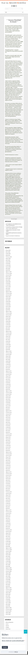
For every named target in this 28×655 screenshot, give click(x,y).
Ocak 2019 (8, 382)
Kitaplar (7, 627)
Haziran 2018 (8, 394)
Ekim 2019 (8, 367)
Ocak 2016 (8, 425)
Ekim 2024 (8, 268)
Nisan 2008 (8, 574)
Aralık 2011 (8, 503)
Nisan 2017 (8, 417)
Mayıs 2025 (8, 258)
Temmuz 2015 (9, 434)
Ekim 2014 (8, 448)
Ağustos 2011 (8, 510)
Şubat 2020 (8, 361)
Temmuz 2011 (9, 511)
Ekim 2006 (8, 604)
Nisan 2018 (8, 397)
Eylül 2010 (8, 528)
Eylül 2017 (8, 409)
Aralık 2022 (8, 304)
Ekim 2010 (8, 526)
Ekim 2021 (8, 328)
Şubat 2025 (8, 261)
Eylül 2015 (8, 432)
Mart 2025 (8, 260)
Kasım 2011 (8, 505)
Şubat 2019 (8, 381)
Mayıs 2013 (8, 477)
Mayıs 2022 (8, 316)
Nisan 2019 (8, 377)
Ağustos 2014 (8, 452)
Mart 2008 (8, 576)
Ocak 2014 (8, 463)
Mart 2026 (8, 252)
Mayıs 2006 (8, 612)
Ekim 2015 (8, 430)
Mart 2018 (8, 399)
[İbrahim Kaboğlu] (14, 3)
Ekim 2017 (8, 407)
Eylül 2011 (8, 508)
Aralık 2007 (8, 581)
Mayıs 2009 (8, 553)
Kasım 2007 (8, 582)
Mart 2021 (8, 339)
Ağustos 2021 (8, 331)
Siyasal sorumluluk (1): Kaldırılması (13, 235)
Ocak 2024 (8, 283)
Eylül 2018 (8, 389)
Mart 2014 (8, 460)
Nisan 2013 (8, 478)
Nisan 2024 (8, 278)
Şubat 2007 (8, 597)
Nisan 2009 (8, 554)
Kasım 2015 (8, 429)
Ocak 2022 (8, 323)
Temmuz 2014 (9, 453)
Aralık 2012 (8, 485)
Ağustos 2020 (8, 351)
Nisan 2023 (8, 298)
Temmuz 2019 (9, 372)
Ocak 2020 (8, 362)
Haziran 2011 (8, 513)
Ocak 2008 (8, 579)
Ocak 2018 (8, 402)
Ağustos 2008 (8, 568)
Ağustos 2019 (8, 371)
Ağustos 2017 (8, 410)
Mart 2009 (8, 556)
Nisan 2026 (8, 250)
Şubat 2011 (8, 520)
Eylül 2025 (8, 255)
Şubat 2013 (8, 482)
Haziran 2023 (8, 295)
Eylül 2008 (8, 566)
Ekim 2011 (8, 506)
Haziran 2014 (8, 455)
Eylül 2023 (8, 290)
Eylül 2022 (8, 309)
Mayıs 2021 (8, 336)
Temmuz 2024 (9, 273)
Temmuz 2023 (9, 293)
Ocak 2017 (8, 420)
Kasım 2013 (8, 467)
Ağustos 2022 (8, 311)
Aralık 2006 (8, 601)
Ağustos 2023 (8, 291)
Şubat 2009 (8, 558)
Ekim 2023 (8, 288)
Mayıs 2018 (8, 395)
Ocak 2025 (8, 263)
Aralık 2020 (8, 344)
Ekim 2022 (8, 308)
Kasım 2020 (8, 346)
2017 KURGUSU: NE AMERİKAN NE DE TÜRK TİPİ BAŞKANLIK (13, 224)
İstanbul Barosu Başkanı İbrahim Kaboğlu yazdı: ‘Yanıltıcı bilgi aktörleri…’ (14, 227)
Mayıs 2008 (8, 573)
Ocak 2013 (8, 483)
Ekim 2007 (8, 584)
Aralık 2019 (8, 364)
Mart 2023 (8, 300)
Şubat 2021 (8, 341)
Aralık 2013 (8, 465)
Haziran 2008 (8, 571)
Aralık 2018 (8, 384)
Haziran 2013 (8, 475)
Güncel (7, 625)
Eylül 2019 (8, 369)
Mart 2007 (8, 596)
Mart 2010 (8, 536)
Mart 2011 (8, 518)
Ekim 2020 (8, 348)
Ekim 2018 (8, 387)
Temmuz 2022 (9, 313)
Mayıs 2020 (8, 356)
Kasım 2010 (8, 525)
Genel (7, 624)
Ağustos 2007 (8, 587)
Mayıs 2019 (8, 376)
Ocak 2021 (8, 343)
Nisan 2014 (8, 458)
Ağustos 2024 (8, 271)
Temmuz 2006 (9, 609)
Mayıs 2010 (8, 533)
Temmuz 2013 (9, 473)
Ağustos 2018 (8, 391)
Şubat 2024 (8, 281)
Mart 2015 (8, 440)
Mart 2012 (8, 498)
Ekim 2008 (8, 564)
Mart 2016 (8, 422)
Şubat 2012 (8, 500)
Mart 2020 (8, 359)
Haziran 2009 (8, 551)
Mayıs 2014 (8, 457)
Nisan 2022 (8, 318)
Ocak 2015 (8, 443)
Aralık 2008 (8, 561)
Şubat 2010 (8, 538)
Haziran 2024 (8, 275)
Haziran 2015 (8, 435)
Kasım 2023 (8, 286)
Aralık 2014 (8, 445)
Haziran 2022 (8, 314)
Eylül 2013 (8, 470)
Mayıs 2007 (8, 592)
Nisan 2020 (8, 357)
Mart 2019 (8, 379)
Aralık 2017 (8, 404)
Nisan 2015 (8, 438)
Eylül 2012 (8, 490)
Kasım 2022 (8, 306)
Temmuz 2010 (9, 529)
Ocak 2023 (8, 303)
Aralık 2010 (8, 523)
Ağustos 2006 (8, 607)
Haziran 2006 (8, 611)
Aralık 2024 (8, 265)
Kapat (25, 631)
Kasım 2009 (8, 543)
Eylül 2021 (8, 329)
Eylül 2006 (8, 606)
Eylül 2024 (8, 270)
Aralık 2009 (8, 541)
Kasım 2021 (8, 326)
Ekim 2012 (8, 488)
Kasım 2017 (8, 405)
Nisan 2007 (8, 594)
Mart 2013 (8, 480)
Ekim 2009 (8, 544)
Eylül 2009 (8, 546)
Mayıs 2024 (8, 276)
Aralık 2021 (8, 324)
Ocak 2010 (8, 539)
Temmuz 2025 (9, 257)
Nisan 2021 (8, 338)
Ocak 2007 (8, 599)
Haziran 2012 (8, 493)
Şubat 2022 (8, 321)
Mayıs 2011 (8, 515)
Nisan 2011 (8, 516)
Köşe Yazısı (8, 629)
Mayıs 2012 (8, 495)
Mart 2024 (8, 280)
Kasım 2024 (8, 266)
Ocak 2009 (8, 559)
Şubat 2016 (8, 424)
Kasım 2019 (8, 366)
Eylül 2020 (8, 349)
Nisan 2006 (8, 614)
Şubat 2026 (8, 253)
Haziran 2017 (8, 414)
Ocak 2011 (8, 521)
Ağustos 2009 (8, 548)
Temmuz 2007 (9, 589)
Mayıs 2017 (8, 415)
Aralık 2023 (8, 285)
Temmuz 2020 (9, 352)
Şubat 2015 (8, 442)
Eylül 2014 (8, 450)
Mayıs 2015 (8, 437)
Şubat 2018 (8, 400)
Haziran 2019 (8, 374)
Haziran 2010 (8, 531)
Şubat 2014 (8, 462)
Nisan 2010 (8, 534)
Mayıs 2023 (8, 296)
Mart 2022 (8, 319)
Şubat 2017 (8, 419)
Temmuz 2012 (9, 491)
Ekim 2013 (8, 468)
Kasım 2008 (8, 563)
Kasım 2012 (8, 486)
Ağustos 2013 (8, 472)
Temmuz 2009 (9, 549)
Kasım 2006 (8, 602)
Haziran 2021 (8, 334)
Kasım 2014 (8, 447)
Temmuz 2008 (9, 569)
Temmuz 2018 (9, 392)
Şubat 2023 (8, 301)
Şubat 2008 (8, 577)
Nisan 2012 (8, 496)
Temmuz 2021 (9, 333)
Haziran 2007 (8, 591)
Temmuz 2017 (9, 412)
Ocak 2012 (8, 501)
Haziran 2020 (8, 354)
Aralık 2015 (8, 427)
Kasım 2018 (8, 386)
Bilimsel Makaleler (9, 622)
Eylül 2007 (8, 586)
